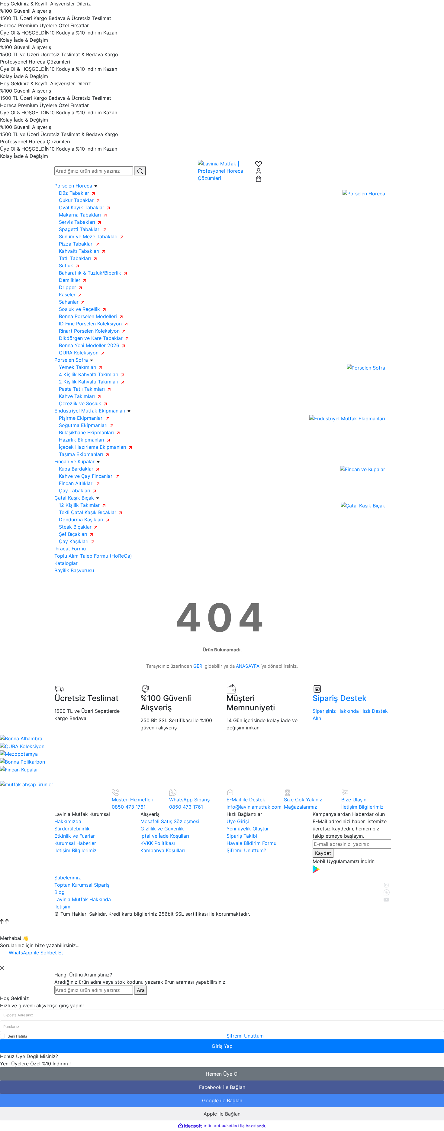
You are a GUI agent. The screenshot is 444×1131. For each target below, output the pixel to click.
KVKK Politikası (157, 843)
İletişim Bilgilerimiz (75, 850)
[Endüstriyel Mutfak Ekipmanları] (347, 418)
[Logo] (222, 170)
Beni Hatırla (17, 1036)
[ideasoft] (190, 1125)
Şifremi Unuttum (245, 1036)
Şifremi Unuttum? (246, 850)
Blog (59, 892)
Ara (141, 990)
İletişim (62, 907)
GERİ (198, 666)
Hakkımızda (67, 821)
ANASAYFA (247, 666)
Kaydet (323, 853)
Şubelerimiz (67, 878)
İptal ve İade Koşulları (164, 836)
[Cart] (322, 178)
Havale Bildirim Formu (251, 843)
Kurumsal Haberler (75, 843)
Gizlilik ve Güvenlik (162, 829)
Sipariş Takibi (242, 836)
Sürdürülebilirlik (72, 829)
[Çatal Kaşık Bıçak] (363, 505)
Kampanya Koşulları (162, 850)
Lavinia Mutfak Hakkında (82, 899)
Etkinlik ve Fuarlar (74, 836)
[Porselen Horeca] (364, 193)
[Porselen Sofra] (366, 367)
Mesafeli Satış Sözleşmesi (169, 821)
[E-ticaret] (221, 1125)
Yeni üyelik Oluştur (248, 829)
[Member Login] (322, 171)
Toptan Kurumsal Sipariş (81, 885)
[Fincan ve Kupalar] (362, 469)
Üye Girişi (238, 821)
